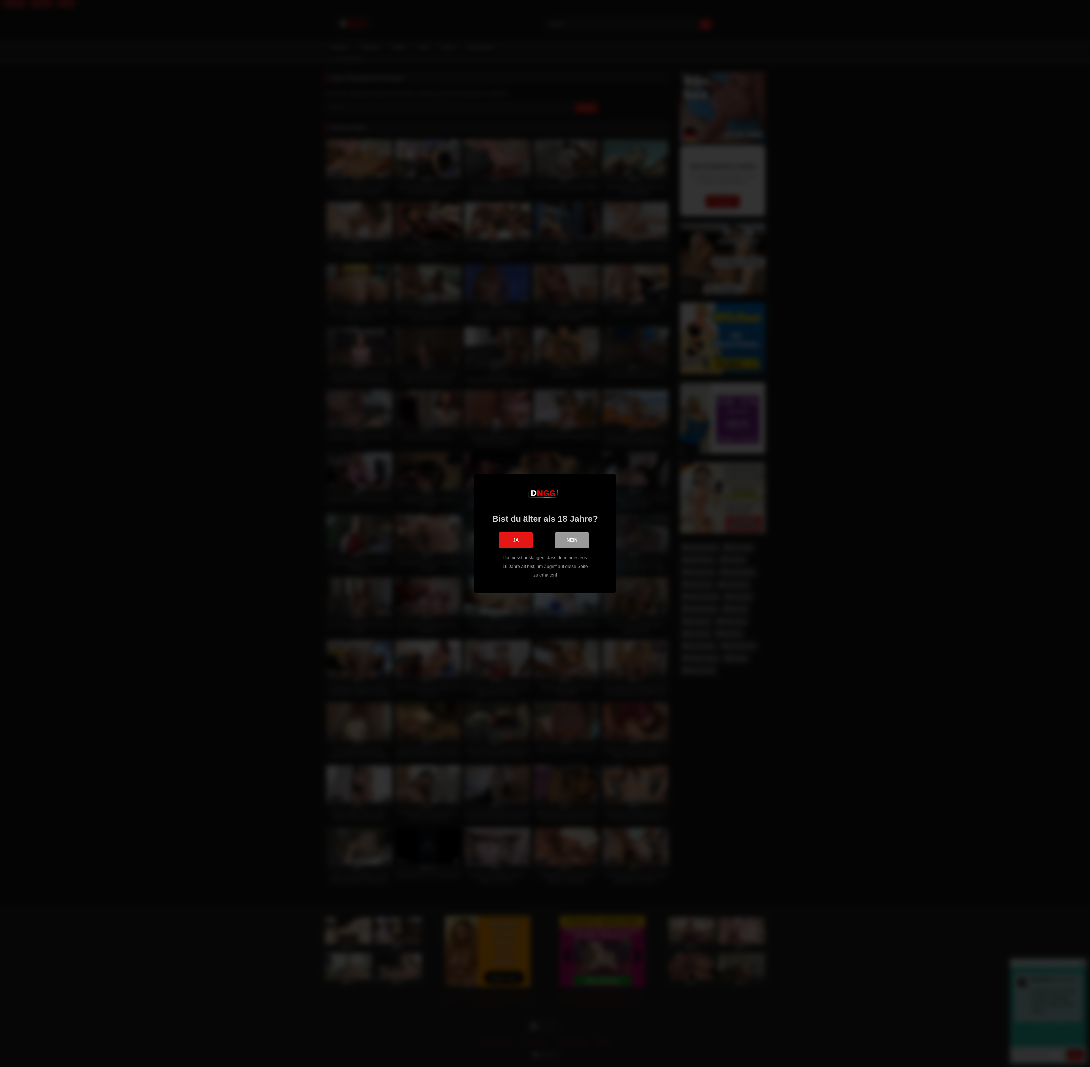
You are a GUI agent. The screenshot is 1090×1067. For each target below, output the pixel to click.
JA (516, 540)
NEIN (572, 540)
